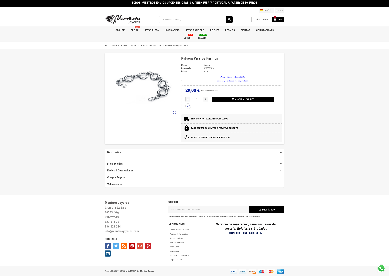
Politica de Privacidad (179, 234)
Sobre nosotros (176, 238)
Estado (184, 71)
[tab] (194, 152)
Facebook (108, 246)
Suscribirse (268, 209)
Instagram (108, 253)
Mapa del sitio (176, 259)
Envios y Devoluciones (179, 230)
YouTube (132, 246)
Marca (184, 65)
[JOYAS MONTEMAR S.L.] (123, 19)
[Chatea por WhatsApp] (381, 268)
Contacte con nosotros (179, 255)
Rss (124, 246)
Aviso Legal (174, 247)
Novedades (174, 251)
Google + (140, 246)
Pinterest (148, 246)
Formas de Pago (177, 242)
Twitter (116, 246)
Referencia (186, 68)
